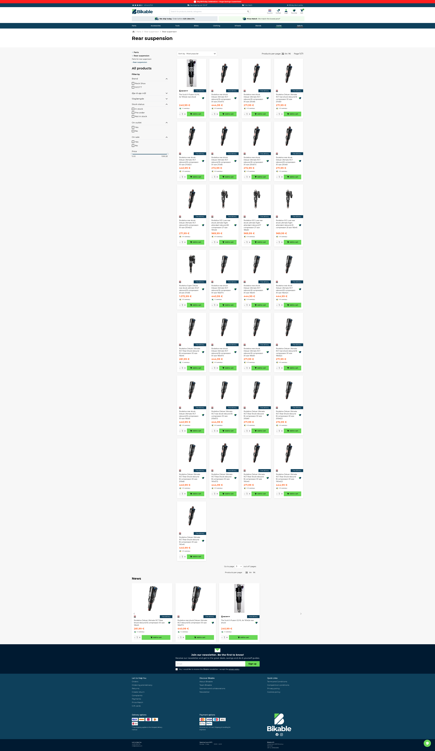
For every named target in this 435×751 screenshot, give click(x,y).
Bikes (196, 26)
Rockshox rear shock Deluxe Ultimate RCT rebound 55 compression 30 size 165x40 (253, 289)
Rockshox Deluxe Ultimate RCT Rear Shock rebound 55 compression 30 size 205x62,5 (286, 415)
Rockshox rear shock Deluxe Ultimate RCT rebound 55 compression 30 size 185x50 (253, 352)
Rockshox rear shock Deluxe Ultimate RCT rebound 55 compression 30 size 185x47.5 (221, 352)
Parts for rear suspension (141, 59)
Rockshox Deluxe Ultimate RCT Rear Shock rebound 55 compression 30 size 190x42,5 (286, 477)
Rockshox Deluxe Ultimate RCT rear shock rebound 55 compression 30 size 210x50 (286, 98)
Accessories (156, 26)
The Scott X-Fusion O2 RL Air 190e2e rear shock (189, 96)
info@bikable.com (137, 746)
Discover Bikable (207, 678)
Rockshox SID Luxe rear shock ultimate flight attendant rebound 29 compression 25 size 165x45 (286, 224)
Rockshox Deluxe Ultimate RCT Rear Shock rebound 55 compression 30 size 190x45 (189, 540)
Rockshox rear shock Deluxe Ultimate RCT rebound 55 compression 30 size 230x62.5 (188, 224)
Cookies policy (273, 692)
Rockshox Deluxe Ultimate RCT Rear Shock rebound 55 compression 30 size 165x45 (189, 352)
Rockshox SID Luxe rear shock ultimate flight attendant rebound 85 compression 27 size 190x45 (220, 225)
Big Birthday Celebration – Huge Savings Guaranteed (219, 2)
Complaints (137, 695)
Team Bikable (205, 685)
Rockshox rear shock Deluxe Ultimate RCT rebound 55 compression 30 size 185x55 (188, 415)
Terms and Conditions (277, 681)
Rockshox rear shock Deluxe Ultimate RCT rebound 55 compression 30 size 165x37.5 (221, 289)
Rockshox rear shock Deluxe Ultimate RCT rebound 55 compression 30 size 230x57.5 (253, 161)
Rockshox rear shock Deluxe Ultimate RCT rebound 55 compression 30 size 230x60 (285, 161)
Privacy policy (273, 688)
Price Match (137, 702)
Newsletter (204, 692)
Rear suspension (141, 56)
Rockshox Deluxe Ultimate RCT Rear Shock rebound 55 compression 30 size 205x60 (254, 415)
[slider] (132, 154)
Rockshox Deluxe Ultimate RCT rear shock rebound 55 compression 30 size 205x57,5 (221, 415)
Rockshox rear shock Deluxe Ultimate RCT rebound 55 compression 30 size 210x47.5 (221, 98)
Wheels (238, 26)
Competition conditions (278, 685)
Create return (138, 692)
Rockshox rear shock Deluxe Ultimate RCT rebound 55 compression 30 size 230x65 (253, 98)
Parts (134, 26)
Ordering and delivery (142, 685)
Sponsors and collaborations (212, 688)
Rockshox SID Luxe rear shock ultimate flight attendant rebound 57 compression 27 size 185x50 (253, 225)
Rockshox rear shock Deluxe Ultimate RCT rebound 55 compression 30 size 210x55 (221, 161)
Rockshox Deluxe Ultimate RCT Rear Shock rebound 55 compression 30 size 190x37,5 (221, 477)
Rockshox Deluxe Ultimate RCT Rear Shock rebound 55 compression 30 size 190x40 (254, 477)
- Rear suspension (139, 62)
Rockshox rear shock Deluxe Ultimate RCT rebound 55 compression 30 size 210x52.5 (188, 161)
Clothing (216, 26)
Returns (135, 688)
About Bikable (206, 681)
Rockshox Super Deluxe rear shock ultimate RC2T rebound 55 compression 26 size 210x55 (189, 289)
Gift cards (136, 706)
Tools (177, 26)
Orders (135, 681)
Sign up (252, 664)
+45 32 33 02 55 (136, 744)
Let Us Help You (139, 678)
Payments (136, 699)
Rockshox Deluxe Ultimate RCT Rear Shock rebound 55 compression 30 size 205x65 (189, 477)
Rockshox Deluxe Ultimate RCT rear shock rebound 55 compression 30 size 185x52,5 (286, 352)
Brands (258, 26)
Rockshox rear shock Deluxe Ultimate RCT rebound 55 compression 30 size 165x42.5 (285, 289)
